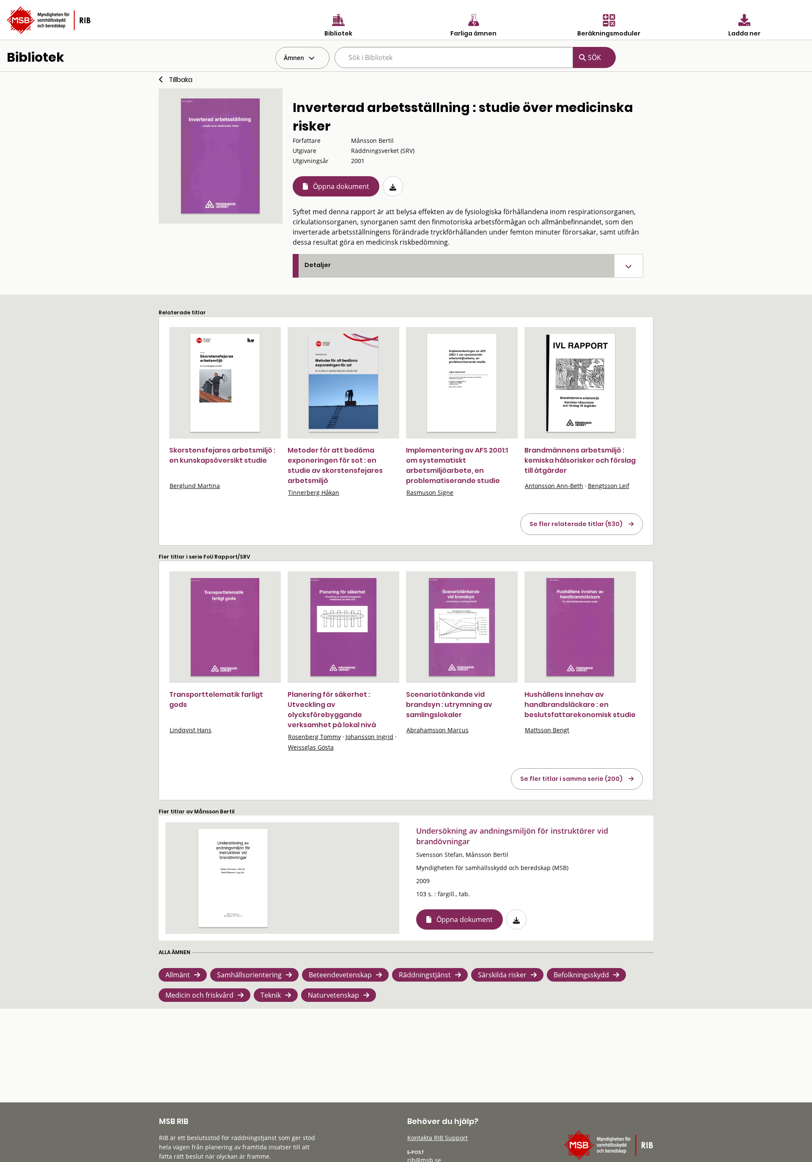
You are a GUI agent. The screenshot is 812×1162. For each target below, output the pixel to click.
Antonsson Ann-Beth (554, 486)
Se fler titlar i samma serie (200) (571, 779)
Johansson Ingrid (369, 737)
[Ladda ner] (393, 186)
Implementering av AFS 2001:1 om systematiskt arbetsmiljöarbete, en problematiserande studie (457, 465)
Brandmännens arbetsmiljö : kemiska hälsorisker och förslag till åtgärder (580, 460)
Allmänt (177, 974)
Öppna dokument (341, 186)
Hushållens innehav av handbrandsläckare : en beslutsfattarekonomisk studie (580, 705)
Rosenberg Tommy (314, 737)
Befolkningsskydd (581, 974)
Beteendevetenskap (340, 974)
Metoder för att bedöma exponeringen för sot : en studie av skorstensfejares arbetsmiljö (335, 465)
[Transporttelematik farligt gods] (225, 627)
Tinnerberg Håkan (313, 492)
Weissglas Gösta (311, 747)
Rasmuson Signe (429, 492)
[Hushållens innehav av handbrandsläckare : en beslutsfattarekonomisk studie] (580, 627)
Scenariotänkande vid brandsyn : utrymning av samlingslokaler (449, 705)
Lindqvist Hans (190, 730)
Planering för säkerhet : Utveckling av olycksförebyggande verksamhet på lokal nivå (332, 710)
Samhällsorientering (249, 974)
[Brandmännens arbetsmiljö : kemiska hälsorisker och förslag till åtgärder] (580, 383)
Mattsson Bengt (547, 730)
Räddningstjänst (425, 974)
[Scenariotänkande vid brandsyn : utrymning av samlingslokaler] (462, 627)
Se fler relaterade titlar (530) (576, 524)
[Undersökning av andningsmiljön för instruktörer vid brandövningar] (233, 878)
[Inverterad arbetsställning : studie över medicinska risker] (220, 155)
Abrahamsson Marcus (437, 730)
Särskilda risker (502, 974)
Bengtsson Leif (608, 486)
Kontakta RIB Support (437, 1138)
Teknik (271, 995)
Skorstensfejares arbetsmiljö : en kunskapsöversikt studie (222, 455)
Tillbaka (180, 80)
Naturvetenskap (333, 995)
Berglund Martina (195, 486)
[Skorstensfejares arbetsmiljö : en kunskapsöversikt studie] (225, 383)
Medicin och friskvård (199, 995)
